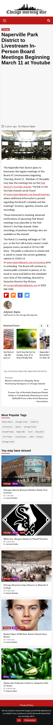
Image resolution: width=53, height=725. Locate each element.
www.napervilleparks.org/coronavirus (26, 262)
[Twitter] (27, 295)
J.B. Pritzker (7, 436)
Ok (19, 720)
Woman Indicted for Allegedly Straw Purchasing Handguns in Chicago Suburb (25, 381)
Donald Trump (8, 431)
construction (20, 436)
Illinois (15, 484)
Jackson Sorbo (12, 544)
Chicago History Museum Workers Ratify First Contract (25, 491)
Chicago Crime (21, 422)
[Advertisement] (26, 95)
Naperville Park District (37, 371)
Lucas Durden (11, 498)
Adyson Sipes (28, 126)
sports (18, 426)
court (30, 431)
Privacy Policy (26, 705)
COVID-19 (34, 422)
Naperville (22, 371)
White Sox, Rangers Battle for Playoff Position (26, 539)
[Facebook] (20, 295)
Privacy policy (30, 720)
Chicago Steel (8, 441)
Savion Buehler (12, 593)
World (19, 677)
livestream (12, 371)
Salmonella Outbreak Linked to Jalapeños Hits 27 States (26, 684)
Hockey (40, 436)
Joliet (31, 436)
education (39, 431)
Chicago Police (30, 426)
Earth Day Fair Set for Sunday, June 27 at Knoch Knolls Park (26, 355)
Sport (22, 533)
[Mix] (13, 295)
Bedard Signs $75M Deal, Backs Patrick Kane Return (25, 635)
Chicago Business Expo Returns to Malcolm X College (26, 586)
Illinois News (7, 422)
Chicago (5, 29)
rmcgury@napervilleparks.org (21, 285)
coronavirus (7, 426)
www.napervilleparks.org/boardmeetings (28, 194)
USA (13, 677)
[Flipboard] (6, 295)
